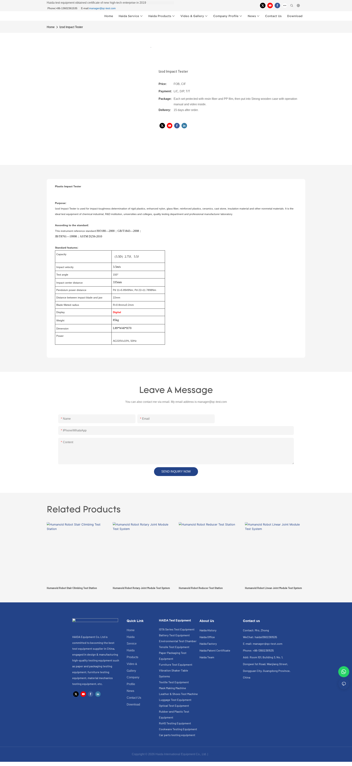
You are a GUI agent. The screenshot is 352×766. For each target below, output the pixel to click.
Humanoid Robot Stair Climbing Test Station (72, 588)
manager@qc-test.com (102, 8)
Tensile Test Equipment (174, 647)
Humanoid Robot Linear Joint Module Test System (273, 588)
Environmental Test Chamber (178, 641)
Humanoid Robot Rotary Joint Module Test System (141, 588)
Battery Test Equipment (174, 635)
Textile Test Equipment (174, 682)
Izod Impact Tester (71, 27)
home (51, 27)
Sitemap (214, 754)
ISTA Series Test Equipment (177, 629)
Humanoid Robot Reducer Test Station (201, 588)
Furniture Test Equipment (175, 664)
